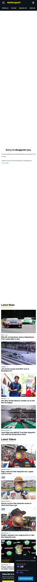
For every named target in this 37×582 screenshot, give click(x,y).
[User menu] (33, 3)
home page (5, 163)
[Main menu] (3, 2)
